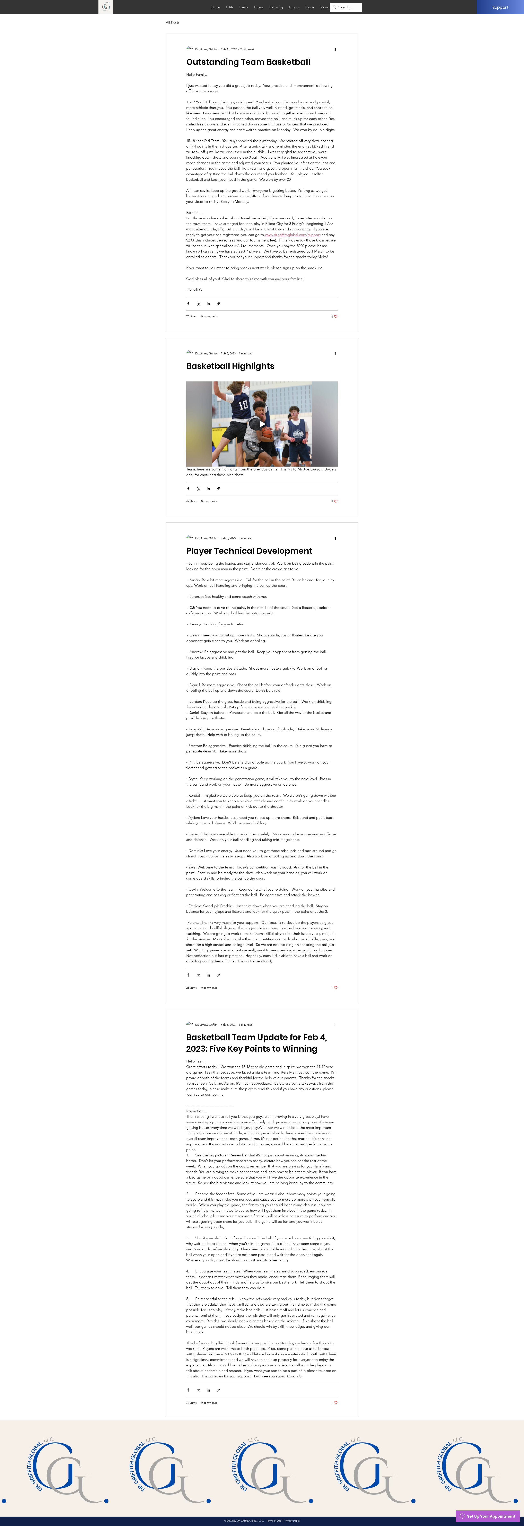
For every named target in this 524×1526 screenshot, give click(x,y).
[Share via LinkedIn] (208, 304)
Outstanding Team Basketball (248, 62)
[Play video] (262, 424)
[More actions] (335, 49)
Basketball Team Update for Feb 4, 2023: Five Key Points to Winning (256, 1043)
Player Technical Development (249, 551)
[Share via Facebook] (188, 304)
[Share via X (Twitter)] (198, 304)
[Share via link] (218, 304)
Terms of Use (273, 1520)
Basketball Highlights (230, 366)
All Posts (173, 22)
